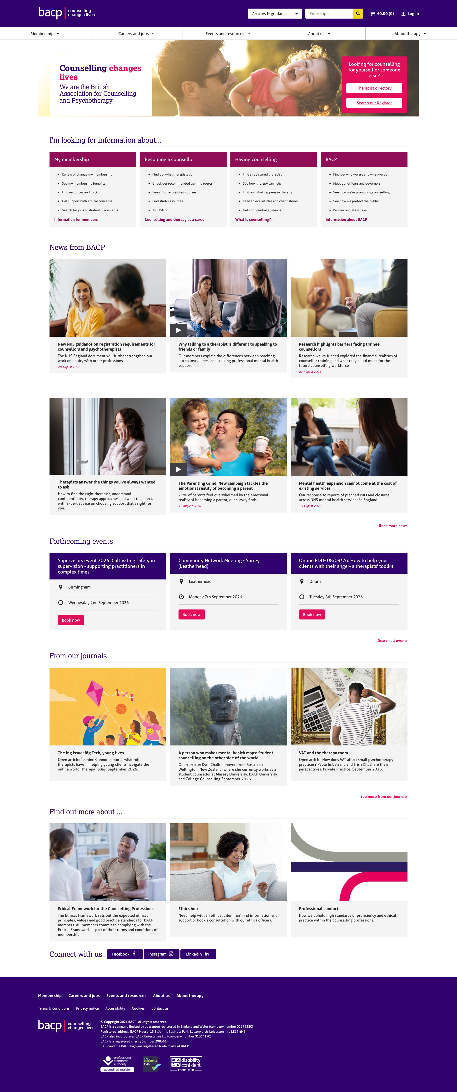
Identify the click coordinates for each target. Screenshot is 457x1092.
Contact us (160, 1008)
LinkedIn (194, 953)
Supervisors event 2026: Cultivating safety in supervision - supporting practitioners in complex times (106, 566)
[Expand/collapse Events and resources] (248, 33)
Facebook (121, 953)
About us (316, 33)
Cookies (138, 1008)
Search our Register (374, 102)
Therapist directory (374, 88)
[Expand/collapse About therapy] (425, 33)
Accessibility (115, 1008)
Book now (71, 620)
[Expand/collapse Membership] (58, 33)
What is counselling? (253, 219)
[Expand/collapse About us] (329, 33)
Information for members (76, 219)
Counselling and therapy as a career (175, 219)
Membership (42, 33)
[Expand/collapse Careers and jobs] (153, 33)
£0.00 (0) (385, 13)
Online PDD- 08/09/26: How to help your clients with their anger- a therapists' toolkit (346, 563)
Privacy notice (87, 1008)
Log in (413, 13)
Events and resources (225, 33)
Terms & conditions (54, 1008)
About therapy (408, 33)
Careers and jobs (133, 33)
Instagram (158, 953)
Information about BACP (346, 219)
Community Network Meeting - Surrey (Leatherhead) (219, 563)
